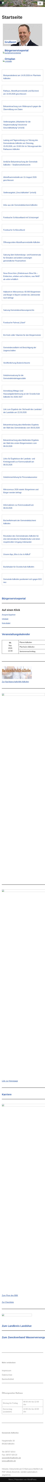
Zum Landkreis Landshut (17, 1326)
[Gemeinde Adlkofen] (9, 3)
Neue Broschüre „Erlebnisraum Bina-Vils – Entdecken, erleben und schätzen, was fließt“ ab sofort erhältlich (21, 276)
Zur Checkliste (8, 1302)
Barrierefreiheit (8, 1379)
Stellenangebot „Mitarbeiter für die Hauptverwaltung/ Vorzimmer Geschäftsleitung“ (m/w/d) (16, 125)
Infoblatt (5, 619)
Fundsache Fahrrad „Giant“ (14, 322)
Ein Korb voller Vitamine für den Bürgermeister (22, 335)
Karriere (7, 1094)
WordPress (31, 1479)
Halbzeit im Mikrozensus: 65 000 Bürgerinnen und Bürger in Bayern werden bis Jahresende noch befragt (21, 295)
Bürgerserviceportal (16, 50)
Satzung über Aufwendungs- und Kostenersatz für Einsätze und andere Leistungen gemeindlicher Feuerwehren (22, 258)
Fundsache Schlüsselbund (14, 230)
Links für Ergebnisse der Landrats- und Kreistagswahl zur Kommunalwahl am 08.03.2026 (19, 462)
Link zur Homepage (10, 1081)
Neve (10, 1479)
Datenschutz (7, 1375)
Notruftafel (6, 623)
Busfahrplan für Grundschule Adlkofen (18, 567)
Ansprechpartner (9, 615)
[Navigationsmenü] (40, 3)
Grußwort (10, 42)
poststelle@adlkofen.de (11, 1458)
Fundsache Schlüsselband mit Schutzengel (20, 217)
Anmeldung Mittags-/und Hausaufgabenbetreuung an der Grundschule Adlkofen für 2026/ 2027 (21, 394)
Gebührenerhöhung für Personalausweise (20, 477)
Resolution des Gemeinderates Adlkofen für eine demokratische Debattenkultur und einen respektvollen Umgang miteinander (21, 539)
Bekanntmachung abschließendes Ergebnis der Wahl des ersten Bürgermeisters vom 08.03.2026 (21, 443)
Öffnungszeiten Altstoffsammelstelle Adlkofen (21, 242)
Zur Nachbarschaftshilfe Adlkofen (15, 682)
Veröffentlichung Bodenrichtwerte (16, 363)
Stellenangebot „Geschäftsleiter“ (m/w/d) (19, 192)
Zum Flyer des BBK (10, 1295)
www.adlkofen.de (9, 1461)
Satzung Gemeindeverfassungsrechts (18, 310)
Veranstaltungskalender (16, 634)
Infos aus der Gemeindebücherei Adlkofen (20, 205)
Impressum (6, 1370)
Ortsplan (10, 59)
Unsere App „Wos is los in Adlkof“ (16, 554)
